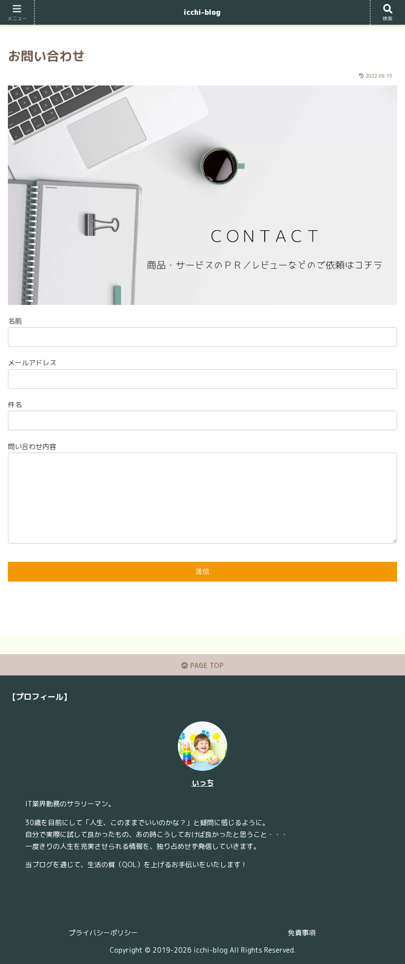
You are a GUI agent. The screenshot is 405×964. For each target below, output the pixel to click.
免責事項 (302, 932)
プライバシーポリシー (103, 932)
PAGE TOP (206, 665)
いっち (203, 782)
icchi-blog (202, 12)
